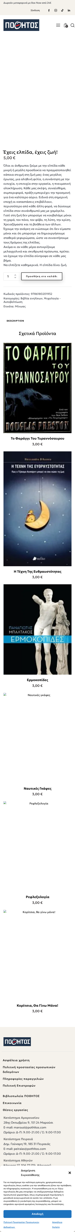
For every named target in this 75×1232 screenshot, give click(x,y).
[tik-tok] (62, 10)
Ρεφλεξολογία (37, 897)
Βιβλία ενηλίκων (32, 298)
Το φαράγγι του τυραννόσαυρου (37, 438)
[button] (70, 1172)
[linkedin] (69, 10)
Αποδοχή (37, 1213)
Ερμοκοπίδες (37, 680)
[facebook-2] (49, 10)
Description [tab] (15, 320)
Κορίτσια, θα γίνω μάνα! (37, 1005)
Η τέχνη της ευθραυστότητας (37, 571)
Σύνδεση (35, 10)
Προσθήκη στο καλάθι (42, 276)
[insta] (55, 10)
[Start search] (72, 25)
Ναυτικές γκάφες (37, 788)
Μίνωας (20, 306)
